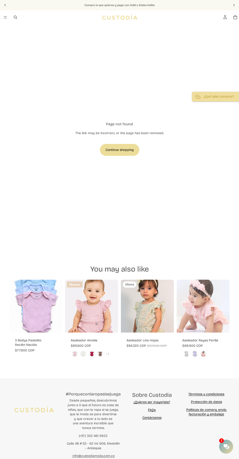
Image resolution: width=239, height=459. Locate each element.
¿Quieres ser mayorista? (152, 402)
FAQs (152, 410)
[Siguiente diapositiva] (234, 5)
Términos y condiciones (206, 394)
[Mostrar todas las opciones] (107, 353)
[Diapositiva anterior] (5, 5)
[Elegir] (55, 325)
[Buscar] (15, 17)
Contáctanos (152, 418)
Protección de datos (206, 402)
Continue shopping (119, 150)
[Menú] (5, 17)
